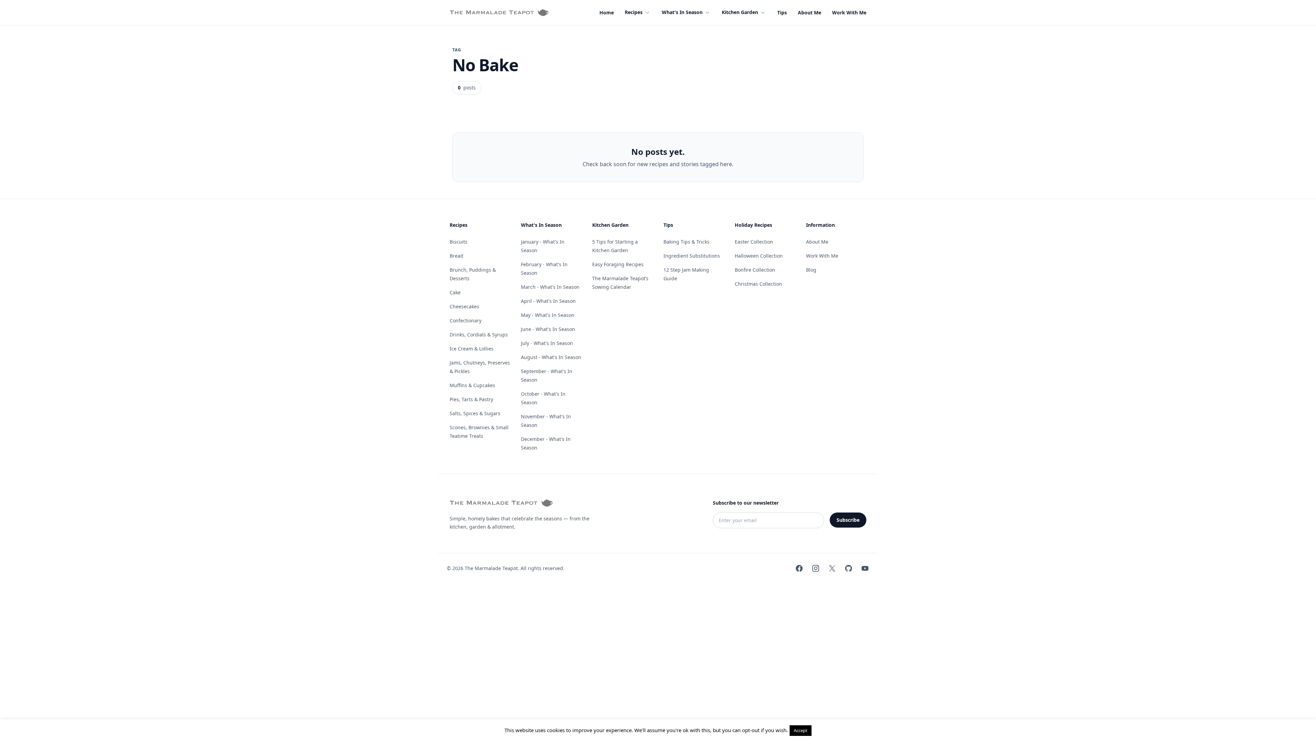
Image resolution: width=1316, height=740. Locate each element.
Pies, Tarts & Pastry (471, 399)
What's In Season (682, 12)
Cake (455, 292)
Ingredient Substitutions (691, 255)
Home (606, 12)
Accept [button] (800, 730)
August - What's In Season (551, 357)
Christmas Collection (758, 284)
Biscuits (458, 241)
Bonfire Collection (755, 270)
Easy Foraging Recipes (618, 264)
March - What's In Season (550, 287)
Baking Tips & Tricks (686, 241)
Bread (456, 255)
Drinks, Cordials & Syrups (479, 334)
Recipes (634, 12)
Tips (782, 12)
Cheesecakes (464, 306)
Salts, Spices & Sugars (475, 413)
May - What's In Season (547, 315)
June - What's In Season (548, 329)
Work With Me (849, 12)
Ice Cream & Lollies (472, 348)
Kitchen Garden (740, 12)
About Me (809, 12)
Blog (811, 270)
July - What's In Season (547, 343)
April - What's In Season (548, 301)
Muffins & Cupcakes (472, 385)
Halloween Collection (759, 255)
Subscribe (848, 520)
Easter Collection (754, 241)
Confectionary (466, 320)
